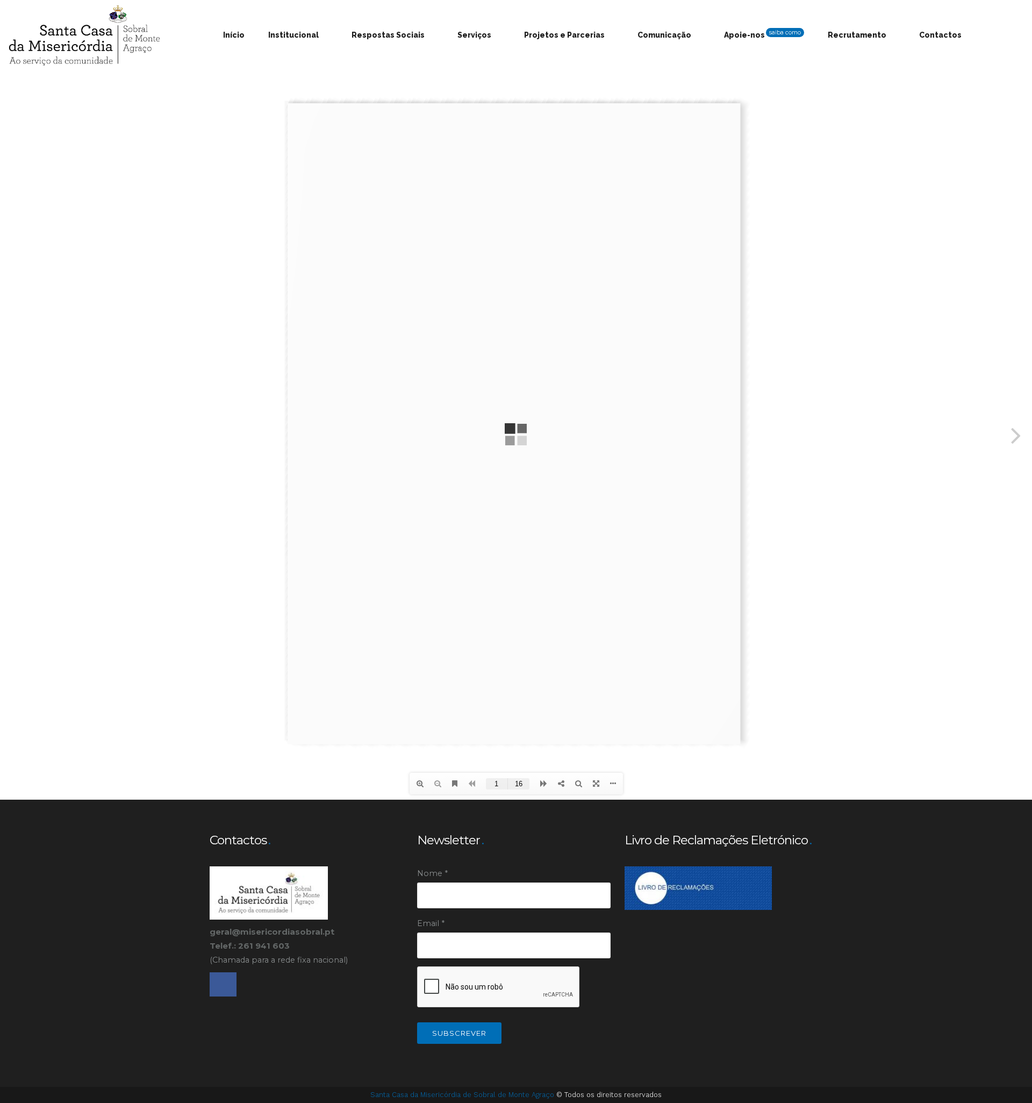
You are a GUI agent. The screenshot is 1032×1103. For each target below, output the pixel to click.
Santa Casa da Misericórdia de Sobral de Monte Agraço (463, 1095)
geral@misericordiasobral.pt (272, 932)
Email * (431, 923)
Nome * (432, 873)
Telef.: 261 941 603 (251, 946)
